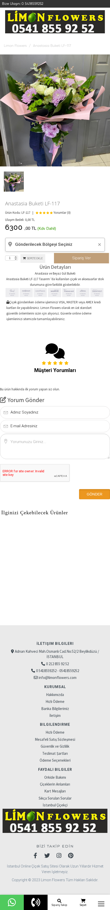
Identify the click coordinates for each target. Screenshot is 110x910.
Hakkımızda (55, 694)
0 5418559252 (32, 4)
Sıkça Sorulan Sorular (55, 798)
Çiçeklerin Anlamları (55, 784)
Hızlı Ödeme (55, 701)
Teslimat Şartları (55, 753)
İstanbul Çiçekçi (55, 805)
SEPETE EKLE (35, 258)
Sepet (83, 905)
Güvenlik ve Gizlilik (55, 746)
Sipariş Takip (59, 905)
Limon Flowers (15, 46)
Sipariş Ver (81, 258)
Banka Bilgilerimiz (55, 708)
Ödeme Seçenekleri (55, 760)
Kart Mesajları (55, 791)
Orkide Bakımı (55, 777)
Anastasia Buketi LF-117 (52, 46)
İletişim (55, 715)
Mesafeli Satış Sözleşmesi (55, 739)
